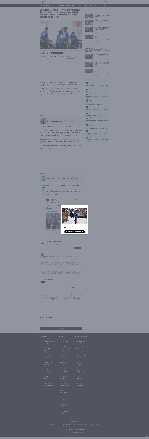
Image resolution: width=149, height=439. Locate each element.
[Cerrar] (86, 206)
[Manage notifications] (146, 437)
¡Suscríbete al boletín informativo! (74, 231)
